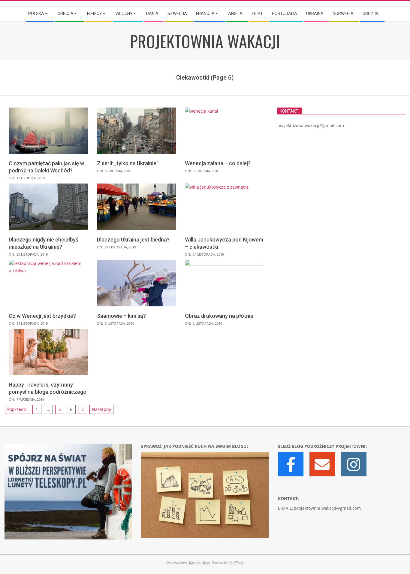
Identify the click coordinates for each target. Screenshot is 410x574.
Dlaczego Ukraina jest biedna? (133, 239)
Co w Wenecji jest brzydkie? (42, 316)
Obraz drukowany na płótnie (219, 316)
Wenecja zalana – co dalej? (218, 163)
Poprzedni (17, 409)
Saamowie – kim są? (121, 316)
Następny (101, 409)
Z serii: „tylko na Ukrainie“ (127, 163)
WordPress (235, 562)
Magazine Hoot (199, 562)
